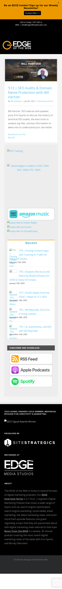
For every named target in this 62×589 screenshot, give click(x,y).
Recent (31, 243)
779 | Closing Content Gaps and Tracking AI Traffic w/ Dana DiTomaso (29, 254)
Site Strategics (16, 101)
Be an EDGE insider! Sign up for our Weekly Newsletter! (31, 7)
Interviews (41, 101)
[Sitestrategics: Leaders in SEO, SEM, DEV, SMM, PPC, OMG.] (28, 181)
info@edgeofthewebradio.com (34, 25)
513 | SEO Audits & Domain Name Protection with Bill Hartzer (30, 92)
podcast (49, 101)
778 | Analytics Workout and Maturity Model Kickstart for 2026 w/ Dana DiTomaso (30, 275)
